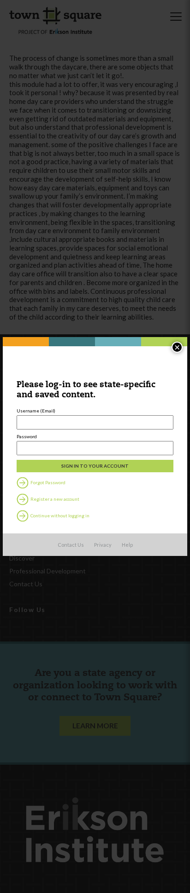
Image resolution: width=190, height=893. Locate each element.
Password (27, 436)
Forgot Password (47, 482)
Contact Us (71, 544)
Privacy (103, 544)
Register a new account (54, 498)
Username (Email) (36, 410)
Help (127, 544)
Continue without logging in (59, 515)
